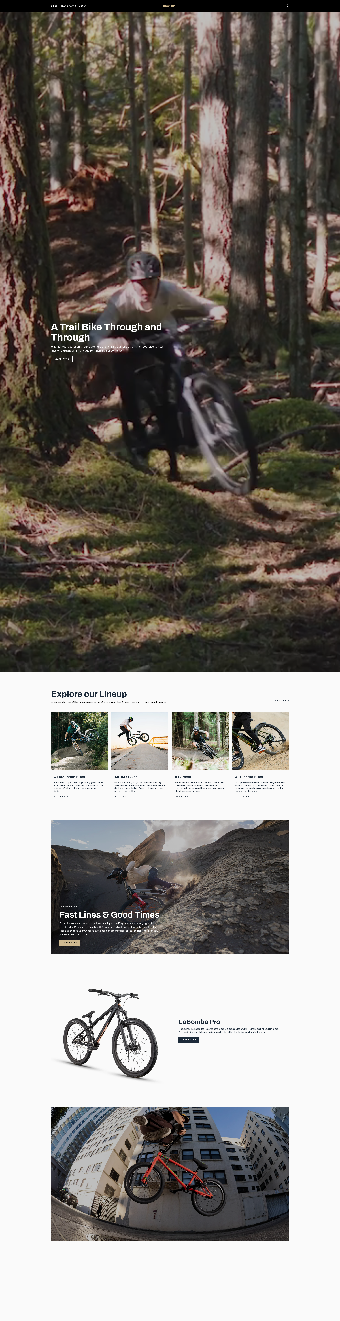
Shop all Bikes (281, 700)
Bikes (54, 6)
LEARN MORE (70, 942)
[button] (289, 1312)
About (83, 6)
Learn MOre (70, 1232)
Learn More (61, 359)
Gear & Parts (68, 6)
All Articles (282, 1264)
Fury (177, 1276)
